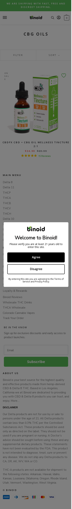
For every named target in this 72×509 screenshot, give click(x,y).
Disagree (36, 269)
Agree (36, 257)
